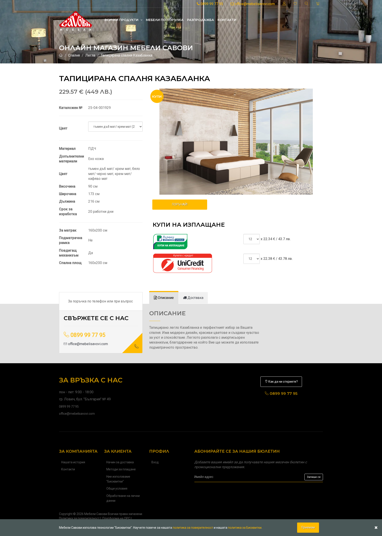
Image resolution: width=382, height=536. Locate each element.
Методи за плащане (121, 469)
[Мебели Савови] (75, 20)
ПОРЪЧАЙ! (179, 204)
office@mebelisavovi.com (254, 4)
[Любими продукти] (295, 4)
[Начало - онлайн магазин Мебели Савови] (61, 55)
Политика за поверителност (79, 518)
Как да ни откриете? (283, 381)
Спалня (74, 55)
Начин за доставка (120, 462)
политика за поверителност (193, 527)
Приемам (308, 527)
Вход (155, 462)
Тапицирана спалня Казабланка (126, 55)
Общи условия (116, 488)
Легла (90, 55)
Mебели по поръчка (164, 20)
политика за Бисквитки (245, 527)
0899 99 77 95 (211, 4)
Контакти (227, 20)
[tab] (163, 298)
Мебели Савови (95, 514)
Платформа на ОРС (116, 518)
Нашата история (73, 462)
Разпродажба (200, 20)
